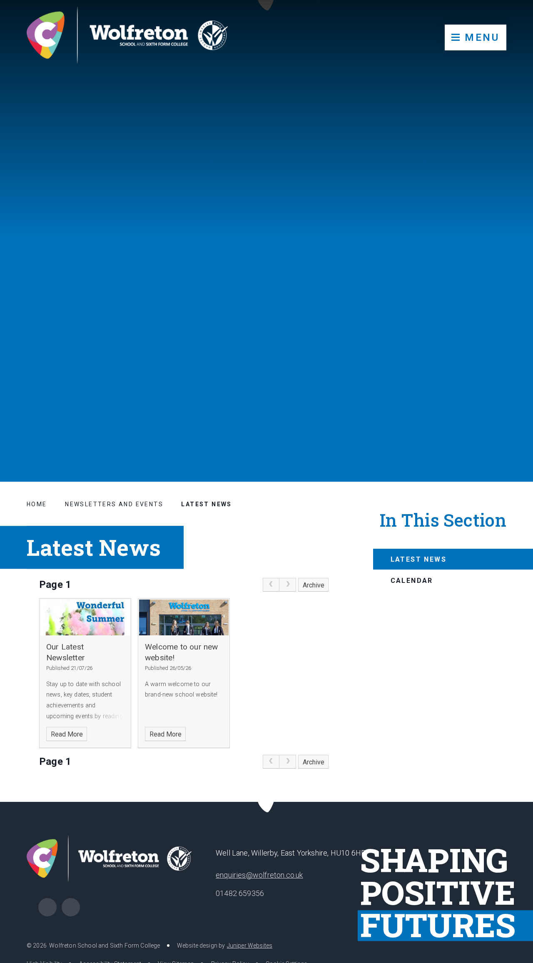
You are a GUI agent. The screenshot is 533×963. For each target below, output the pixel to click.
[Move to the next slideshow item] (486, 426)
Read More (67, 734)
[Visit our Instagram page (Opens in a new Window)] (71, 907)
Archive (313, 585)
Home (37, 504)
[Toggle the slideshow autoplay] (506, 426)
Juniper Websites (250, 945)
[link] (271, 585)
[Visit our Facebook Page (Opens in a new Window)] (47, 907)
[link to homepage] (127, 36)
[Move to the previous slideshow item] (465, 426)
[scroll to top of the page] (266, 802)
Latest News (206, 504)
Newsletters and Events (114, 504)
